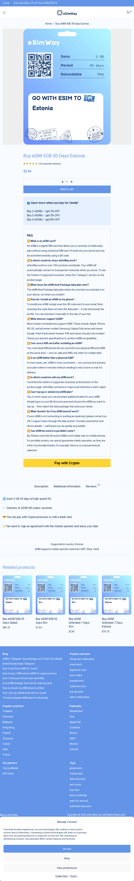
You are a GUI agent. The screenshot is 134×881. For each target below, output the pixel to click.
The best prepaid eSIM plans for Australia (25, 697)
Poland (6, 732)
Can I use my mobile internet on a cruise (24, 692)
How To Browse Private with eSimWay (23, 678)
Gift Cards (8, 773)
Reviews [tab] (93, 486)
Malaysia (7, 722)
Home (48, 23)
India (5, 749)
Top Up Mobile (10, 768)
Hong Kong (8, 727)
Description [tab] (41, 486)
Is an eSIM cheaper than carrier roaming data (27, 683)
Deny (67, 858)
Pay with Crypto (67, 463)
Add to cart (67, 189)
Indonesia (8, 716)
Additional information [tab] (67, 486)
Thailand (7, 711)
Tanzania (8, 738)
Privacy (73, 876)
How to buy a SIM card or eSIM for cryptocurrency (30, 673)
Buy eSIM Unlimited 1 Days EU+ (79, 622)
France (6, 754)
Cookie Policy (61, 876)
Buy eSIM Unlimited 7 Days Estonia (112, 622)
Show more (8, 627)
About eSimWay (9, 815)
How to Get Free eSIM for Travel (20, 668)
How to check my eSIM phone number (23, 688)
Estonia (79, 544)
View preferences (67, 868)
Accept (67, 848)
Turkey (6, 743)
